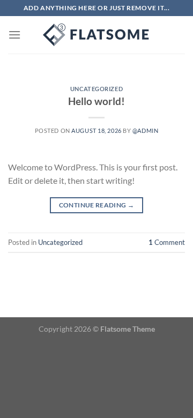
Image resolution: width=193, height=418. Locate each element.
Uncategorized (96, 88)
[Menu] (14, 34)
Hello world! (96, 101)
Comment (167, 242)
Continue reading (97, 205)
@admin (145, 130)
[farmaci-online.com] (96, 35)
